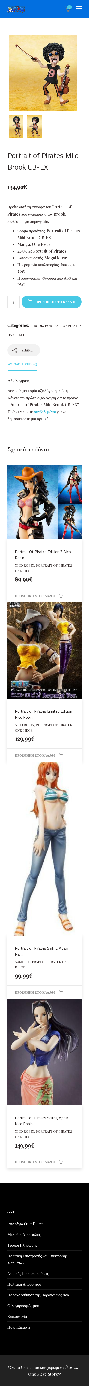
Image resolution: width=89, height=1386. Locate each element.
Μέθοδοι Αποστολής (24, 1234)
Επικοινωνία (17, 1316)
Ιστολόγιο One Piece (25, 1223)
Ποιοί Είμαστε (18, 1327)
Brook (37, 325)
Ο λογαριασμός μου (23, 1305)
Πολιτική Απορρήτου (24, 1284)
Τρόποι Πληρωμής (22, 1245)
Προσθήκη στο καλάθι (55, 302)
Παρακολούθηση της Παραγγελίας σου (38, 1294)
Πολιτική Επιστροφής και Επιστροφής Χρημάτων (37, 1259)
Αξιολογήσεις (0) (22, 364)
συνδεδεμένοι (45, 411)
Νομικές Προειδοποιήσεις (28, 1273)
